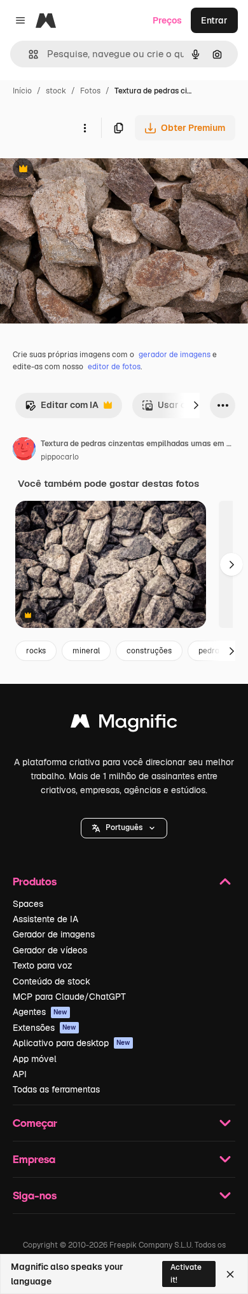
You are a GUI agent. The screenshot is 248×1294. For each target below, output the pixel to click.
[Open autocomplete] (28, 54)
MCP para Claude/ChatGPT (69, 996)
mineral (86, 651)
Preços (167, 20)
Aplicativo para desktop (71, 1043)
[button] (124, 828)
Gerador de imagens (54, 934)
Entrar (214, 20)
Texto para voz (42, 965)
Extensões (44, 1027)
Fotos (90, 91)
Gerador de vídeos (50, 950)
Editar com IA (62, 408)
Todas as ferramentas (56, 1089)
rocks (36, 651)
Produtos (35, 881)
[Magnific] (124, 724)
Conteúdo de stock (51, 981)
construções (149, 651)
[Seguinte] (195, 405)
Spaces (28, 903)
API (20, 1074)
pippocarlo (60, 457)
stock (56, 91)
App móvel (35, 1059)
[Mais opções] (84, 127)
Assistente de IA (45, 919)
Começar (35, 1122)
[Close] (230, 1274)
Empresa (34, 1159)
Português (124, 827)
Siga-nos (35, 1195)
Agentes (40, 1012)
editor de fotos (114, 367)
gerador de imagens (174, 355)
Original (81, 170)
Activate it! (186, 1273)
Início (22, 91)
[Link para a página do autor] (24, 450)
